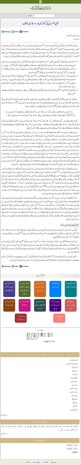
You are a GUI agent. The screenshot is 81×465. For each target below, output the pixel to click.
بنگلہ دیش (56, 426)
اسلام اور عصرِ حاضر (74, 392)
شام (6, 426)
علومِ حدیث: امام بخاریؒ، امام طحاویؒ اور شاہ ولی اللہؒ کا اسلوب (24, 289)
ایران (64, 426)
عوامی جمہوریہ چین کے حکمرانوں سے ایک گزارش (40, 287)
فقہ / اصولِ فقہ (75, 367)
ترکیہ (39, 426)
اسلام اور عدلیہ (75, 385)
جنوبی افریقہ (35, 426)
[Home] (40, 10)
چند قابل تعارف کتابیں (59, 318)
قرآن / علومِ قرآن (74, 360)
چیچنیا (31, 426)
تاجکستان (43, 426)
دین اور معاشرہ (74, 396)
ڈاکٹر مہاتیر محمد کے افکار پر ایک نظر (9, 303)
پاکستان (47, 426)
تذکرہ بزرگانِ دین (74, 410)
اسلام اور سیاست (74, 381)
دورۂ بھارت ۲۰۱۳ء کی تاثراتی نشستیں (21, 318)
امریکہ (72, 426)
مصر (65, 430)
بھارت (51, 426)
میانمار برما (61, 430)
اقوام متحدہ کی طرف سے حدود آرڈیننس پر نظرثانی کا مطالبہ (9, 287)
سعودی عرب (20, 426)
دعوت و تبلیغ (75, 399)
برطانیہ (60, 426)
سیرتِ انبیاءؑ (75, 374)
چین (28, 426)
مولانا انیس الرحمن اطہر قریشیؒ (24, 303)
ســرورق (53, 462)
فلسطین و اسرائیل (70, 430)
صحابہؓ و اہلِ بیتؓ (74, 378)
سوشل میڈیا (36, 462)
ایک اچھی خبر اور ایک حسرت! (55, 285)
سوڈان (14, 426)
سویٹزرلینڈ (10, 426)
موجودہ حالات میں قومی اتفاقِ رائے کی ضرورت (40, 305)
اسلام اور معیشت (74, 388)
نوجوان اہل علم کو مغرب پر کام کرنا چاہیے (55, 305)
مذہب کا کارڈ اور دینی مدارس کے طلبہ (71, 305)
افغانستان (76, 426)
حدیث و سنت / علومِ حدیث (72, 364)
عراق (3, 426)
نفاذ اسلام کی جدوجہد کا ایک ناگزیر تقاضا (71, 285)
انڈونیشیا (68, 426)
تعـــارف (45, 462)
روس (25, 426)
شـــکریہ (27, 462)
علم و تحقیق (75, 406)
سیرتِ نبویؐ (75, 371)
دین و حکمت (75, 403)
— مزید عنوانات (4, 415)
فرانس (76, 430)
